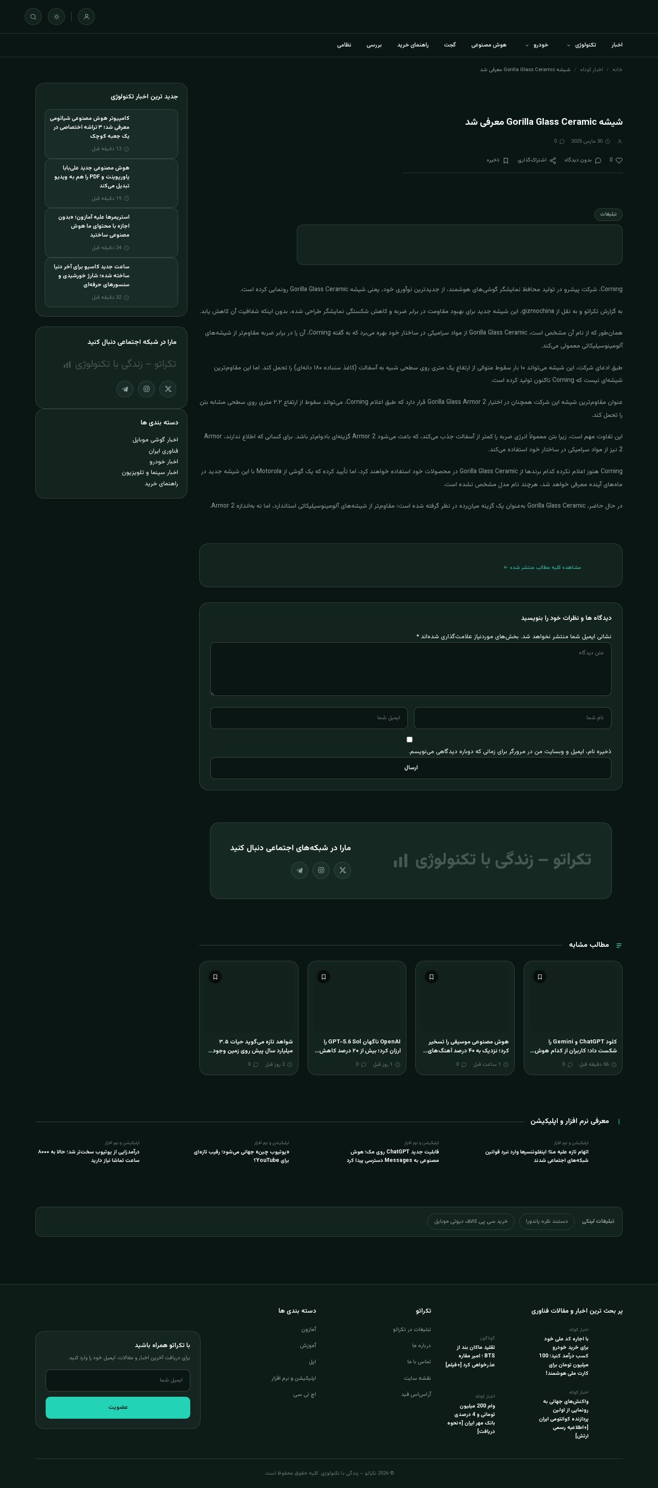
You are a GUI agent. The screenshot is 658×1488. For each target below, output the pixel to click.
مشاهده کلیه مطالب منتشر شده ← (542, 568)
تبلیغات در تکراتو (412, 1329)
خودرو (541, 45)
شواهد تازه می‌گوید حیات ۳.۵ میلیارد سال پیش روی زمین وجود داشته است (253, 1051)
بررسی (374, 45)
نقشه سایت (417, 1378)
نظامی (344, 45)
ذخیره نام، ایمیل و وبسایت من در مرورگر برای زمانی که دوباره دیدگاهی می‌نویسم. (510, 751)
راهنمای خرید (413, 45)
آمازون (308, 1329)
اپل (312, 1361)
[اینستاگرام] (320, 870)
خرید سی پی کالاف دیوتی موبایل (471, 1221)
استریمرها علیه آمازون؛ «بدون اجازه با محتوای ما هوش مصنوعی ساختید (93, 226)
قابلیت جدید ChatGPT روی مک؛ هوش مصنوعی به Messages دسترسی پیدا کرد (393, 1156)
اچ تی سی (304, 1394)
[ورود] (86, 16)
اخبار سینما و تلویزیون (150, 472)
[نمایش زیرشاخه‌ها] (568, 45)
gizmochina (538, 312)
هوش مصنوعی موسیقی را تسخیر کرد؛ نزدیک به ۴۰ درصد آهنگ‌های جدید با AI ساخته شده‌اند (468, 1051)
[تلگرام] (299, 870)
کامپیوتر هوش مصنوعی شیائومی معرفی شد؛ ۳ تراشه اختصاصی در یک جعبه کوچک (89, 127)
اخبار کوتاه (591, 70)
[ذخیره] (540, 977)
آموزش (308, 1345)
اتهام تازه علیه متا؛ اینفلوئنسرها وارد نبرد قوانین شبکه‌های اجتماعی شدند (537, 1156)
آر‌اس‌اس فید (416, 1394)
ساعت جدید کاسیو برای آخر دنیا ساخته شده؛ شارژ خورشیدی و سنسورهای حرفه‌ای (91, 276)
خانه (617, 70)
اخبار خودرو (164, 461)
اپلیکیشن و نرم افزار (293, 1378)
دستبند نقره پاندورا (547, 1221)
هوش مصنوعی (489, 45)
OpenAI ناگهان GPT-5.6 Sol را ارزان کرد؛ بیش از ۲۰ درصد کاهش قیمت (360, 1051)
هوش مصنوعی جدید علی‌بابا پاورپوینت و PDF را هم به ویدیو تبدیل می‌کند (91, 177)
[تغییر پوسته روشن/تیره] (56, 16)
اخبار (617, 45)
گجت (450, 45)
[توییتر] (342, 870)
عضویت (118, 1407)
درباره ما (421, 1345)
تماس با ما (419, 1361)
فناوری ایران (163, 451)
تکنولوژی (585, 45)
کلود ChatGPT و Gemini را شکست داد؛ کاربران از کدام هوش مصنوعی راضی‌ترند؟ (575, 1051)
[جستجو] (33, 16)
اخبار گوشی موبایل (155, 440)
